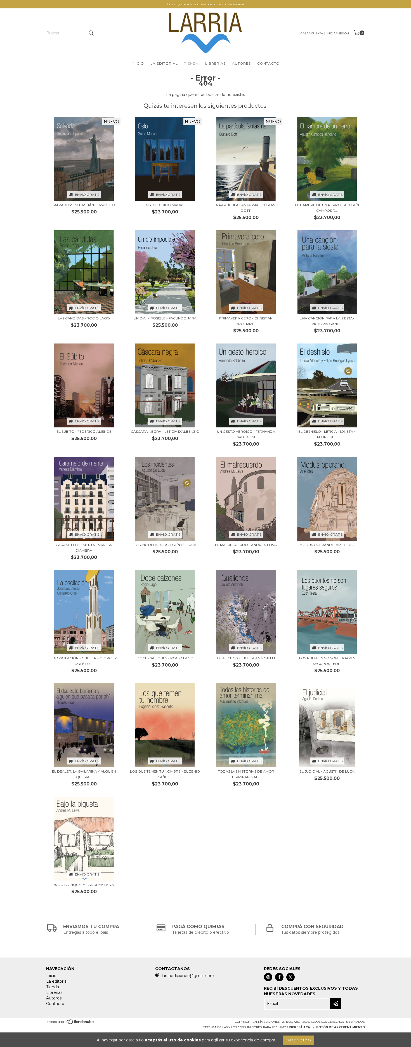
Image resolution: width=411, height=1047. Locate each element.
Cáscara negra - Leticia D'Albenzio (165, 431)
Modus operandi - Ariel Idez (327, 545)
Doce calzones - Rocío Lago (165, 658)
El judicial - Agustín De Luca (327, 771)
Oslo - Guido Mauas (165, 205)
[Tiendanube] (70, 1023)
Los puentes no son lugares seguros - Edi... (327, 661)
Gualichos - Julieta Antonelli (246, 658)
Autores (241, 63)
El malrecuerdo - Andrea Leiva (246, 545)
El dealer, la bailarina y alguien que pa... (84, 774)
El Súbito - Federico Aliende (84, 431)
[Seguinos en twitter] (290, 977)
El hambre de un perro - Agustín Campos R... (327, 208)
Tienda (191, 63)
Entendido (298, 1040)
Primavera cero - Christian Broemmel (246, 321)
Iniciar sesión (338, 33)
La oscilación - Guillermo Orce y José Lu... (84, 661)
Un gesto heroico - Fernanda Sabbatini (246, 434)
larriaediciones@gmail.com (188, 975)
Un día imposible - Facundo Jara (165, 318)
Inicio (138, 63)
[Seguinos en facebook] (279, 977)
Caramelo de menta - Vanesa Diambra (84, 547)
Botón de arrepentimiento (340, 1027)
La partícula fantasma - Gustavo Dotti (246, 208)
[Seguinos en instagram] (268, 977)
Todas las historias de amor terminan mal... (246, 774)
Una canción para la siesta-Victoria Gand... (327, 321)
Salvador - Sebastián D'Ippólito (84, 205)
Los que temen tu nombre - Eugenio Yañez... (165, 774)
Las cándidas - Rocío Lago (84, 318)
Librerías (215, 63)
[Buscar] (90, 33)
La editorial (164, 63)
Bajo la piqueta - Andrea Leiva (84, 885)
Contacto (268, 63)
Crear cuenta (312, 33)
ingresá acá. (300, 1027)
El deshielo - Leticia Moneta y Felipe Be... (327, 434)
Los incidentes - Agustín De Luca (165, 545)
